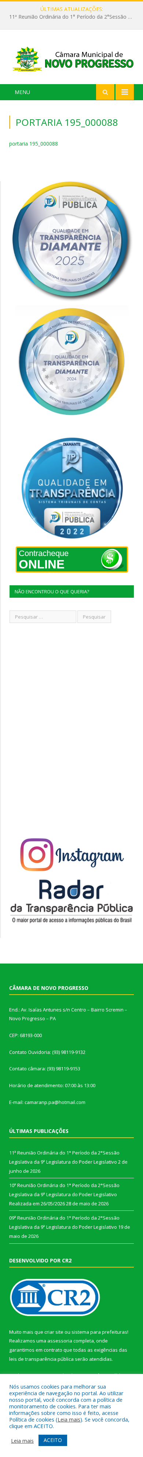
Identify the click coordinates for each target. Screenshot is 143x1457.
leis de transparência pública (41, 1359)
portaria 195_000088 (33, 143)
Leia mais (69, 1419)
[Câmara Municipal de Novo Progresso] (71, 58)
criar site (53, 1332)
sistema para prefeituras (99, 1332)
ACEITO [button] (53, 1440)
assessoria (59, 1340)
